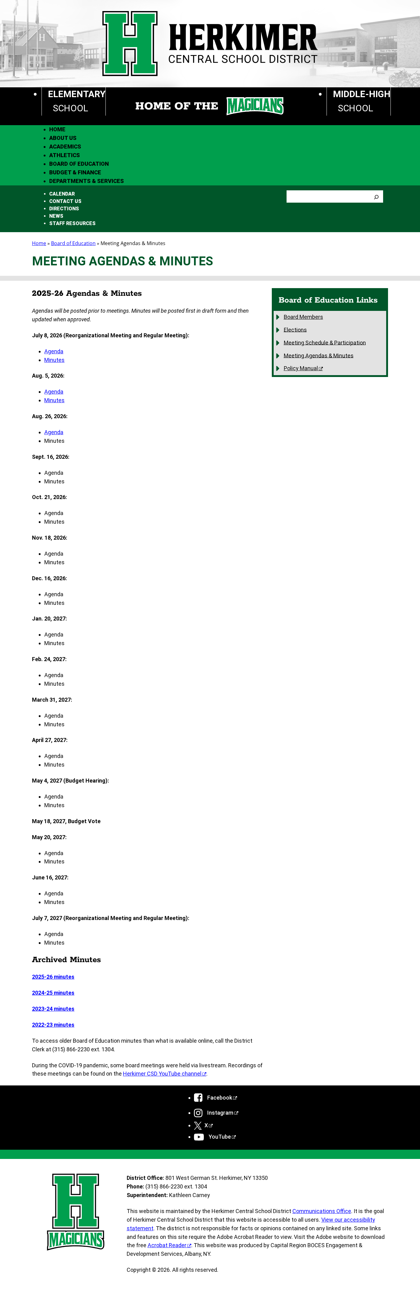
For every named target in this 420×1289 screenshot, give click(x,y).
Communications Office (321, 1211)
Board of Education (73, 243)
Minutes (54, 360)
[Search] (376, 196)
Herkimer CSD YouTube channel (162, 1073)
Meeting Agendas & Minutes (319, 355)
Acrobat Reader (167, 1245)
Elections (295, 329)
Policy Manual (301, 368)
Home (39, 243)
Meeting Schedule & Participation (325, 342)
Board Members (303, 317)
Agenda (53, 351)
